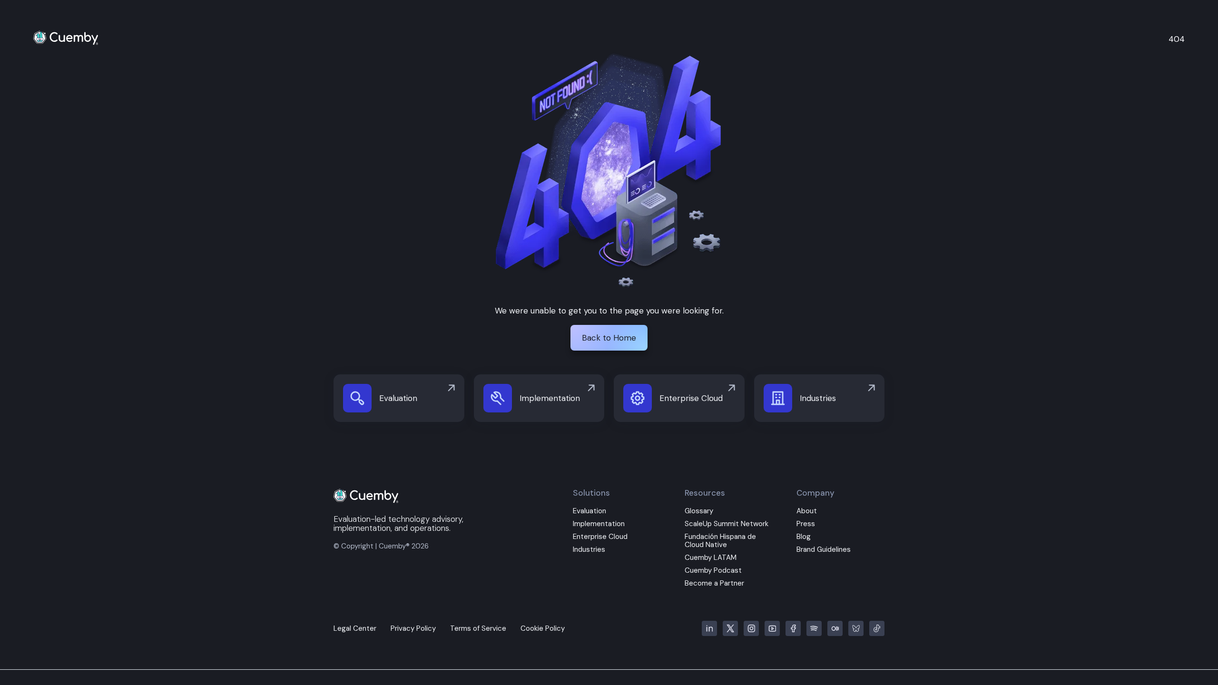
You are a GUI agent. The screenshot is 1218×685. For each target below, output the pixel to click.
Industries (589, 550)
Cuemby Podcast (713, 571)
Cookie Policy (543, 629)
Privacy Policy (413, 629)
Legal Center (355, 629)
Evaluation (589, 511)
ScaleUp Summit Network (726, 524)
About (806, 511)
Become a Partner (714, 583)
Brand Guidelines (823, 550)
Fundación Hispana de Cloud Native (720, 541)
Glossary (699, 511)
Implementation (599, 524)
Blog (803, 537)
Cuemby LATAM (711, 558)
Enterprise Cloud (600, 537)
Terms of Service (478, 629)
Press (805, 524)
